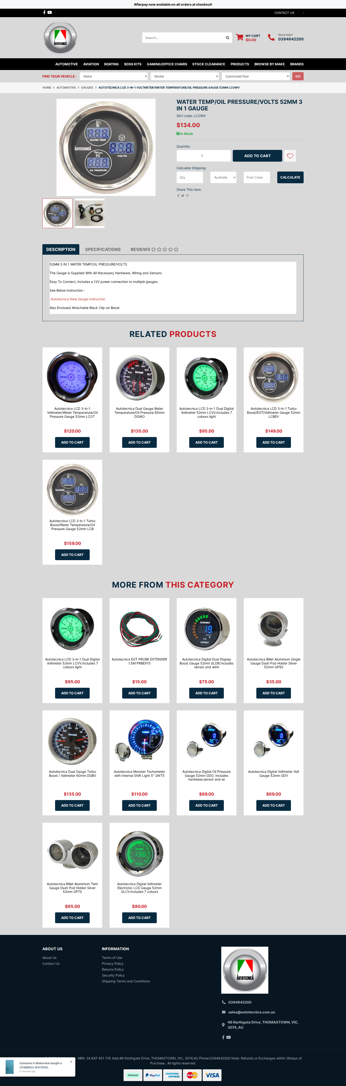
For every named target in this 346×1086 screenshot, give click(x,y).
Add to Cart (257, 155)
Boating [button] (111, 64)
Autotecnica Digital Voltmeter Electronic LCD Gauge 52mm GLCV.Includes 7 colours (139, 888)
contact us (284, 13)
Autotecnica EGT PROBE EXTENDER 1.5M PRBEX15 (139, 661)
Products (240, 64)
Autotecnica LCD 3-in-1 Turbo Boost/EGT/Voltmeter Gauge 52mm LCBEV (273, 412)
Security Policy (113, 975)
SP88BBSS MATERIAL (34, 1067)
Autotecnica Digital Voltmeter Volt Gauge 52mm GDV (273, 773)
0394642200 (291, 39)
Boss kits (132, 64)
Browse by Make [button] (269, 64)
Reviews (141, 249)
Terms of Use (112, 958)
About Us (49, 958)
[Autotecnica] (60, 37)
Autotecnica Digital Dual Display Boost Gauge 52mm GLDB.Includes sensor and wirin (206, 663)
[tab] (60, 249)
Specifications (103, 249)
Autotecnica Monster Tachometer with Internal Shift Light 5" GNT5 (139, 773)
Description (60, 249)
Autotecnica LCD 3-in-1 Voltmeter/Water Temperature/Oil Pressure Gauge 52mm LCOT (72, 412)
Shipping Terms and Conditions (126, 981)
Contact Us (51, 963)
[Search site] (227, 37)
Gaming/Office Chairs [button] (167, 64)
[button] (290, 156)
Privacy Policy (113, 963)
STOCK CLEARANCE (208, 64)
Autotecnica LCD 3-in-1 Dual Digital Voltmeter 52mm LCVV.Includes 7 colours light (206, 412)
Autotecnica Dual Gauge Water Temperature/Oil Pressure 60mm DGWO (139, 412)
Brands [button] (297, 64)
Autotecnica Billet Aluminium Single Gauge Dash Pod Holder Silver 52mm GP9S (273, 663)
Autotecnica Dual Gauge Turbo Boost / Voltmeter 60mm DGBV (72, 773)
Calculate (290, 177)
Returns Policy (113, 969)
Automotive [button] (66, 64)
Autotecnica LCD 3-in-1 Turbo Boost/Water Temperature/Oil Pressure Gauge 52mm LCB (72, 525)
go (298, 76)
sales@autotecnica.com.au (251, 1012)
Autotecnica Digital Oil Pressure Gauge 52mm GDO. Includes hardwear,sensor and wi (206, 775)
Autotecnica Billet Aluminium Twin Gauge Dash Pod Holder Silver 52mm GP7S (72, 888)
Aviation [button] (91, 64)
